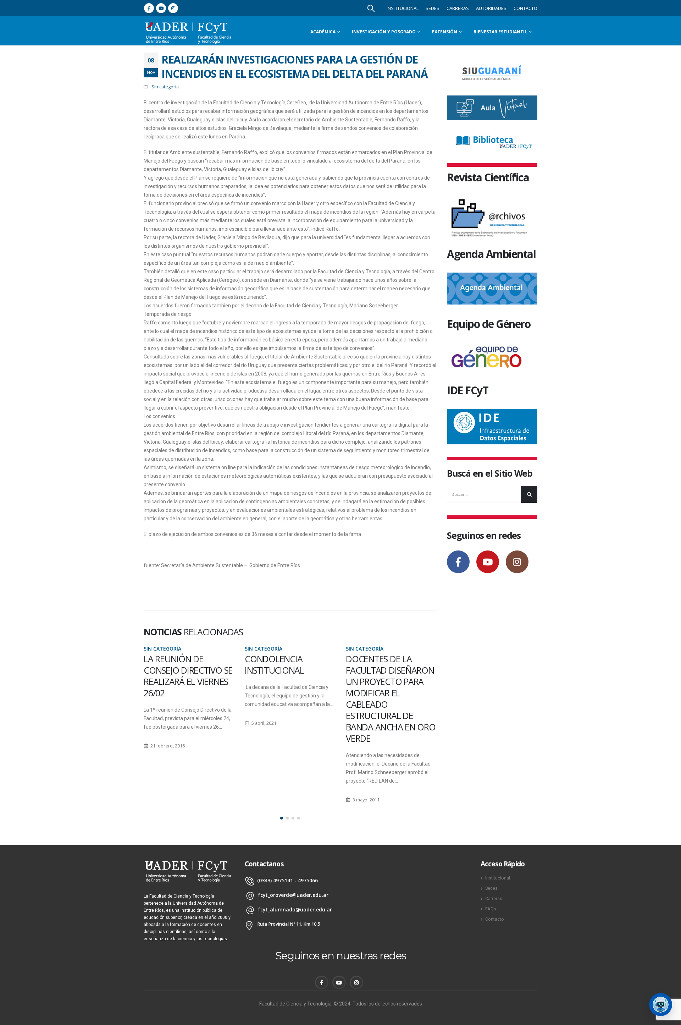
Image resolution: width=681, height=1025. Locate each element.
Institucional (403, 8)
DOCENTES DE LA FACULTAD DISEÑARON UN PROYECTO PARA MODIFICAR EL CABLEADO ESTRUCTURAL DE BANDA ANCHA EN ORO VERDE (391, 698)
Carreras (458, 8)
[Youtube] (161, 8)
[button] (281, 818)
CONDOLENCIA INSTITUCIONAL (274, 664)
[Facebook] (149, 8)
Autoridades (491, 8)
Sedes (432, 8)
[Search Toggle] (371, 8)
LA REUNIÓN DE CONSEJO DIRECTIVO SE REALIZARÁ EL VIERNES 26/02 (188, 676)
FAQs (490, 908)
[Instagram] (173, 8)
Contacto (525, 8)
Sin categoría (165, 87)
